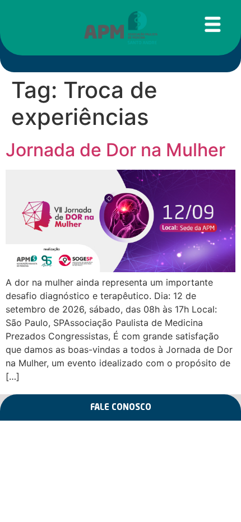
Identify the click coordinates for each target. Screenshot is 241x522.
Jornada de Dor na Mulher (115, 150)
